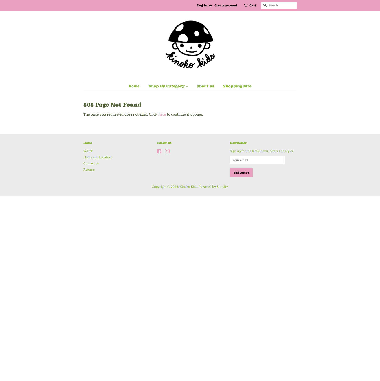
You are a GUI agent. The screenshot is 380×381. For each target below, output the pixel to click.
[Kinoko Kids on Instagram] (167, 152)
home (134, 86)
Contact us (91, 163)
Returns (89, 170)
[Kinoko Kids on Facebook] (159, 152)
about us (205, 86)
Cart (252, 5)
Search (88, 151)
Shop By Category (167, 86)
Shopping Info (237, 86)
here (162, 114)
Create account (225, 5)
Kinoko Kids (188, 187)
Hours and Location (97, 157)
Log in (202, 5)
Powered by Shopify (213, 187)
